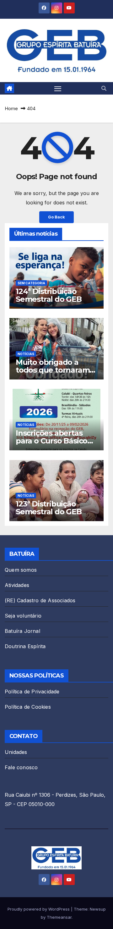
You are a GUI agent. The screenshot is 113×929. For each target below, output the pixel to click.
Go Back (56, 217)
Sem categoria (31, 283)
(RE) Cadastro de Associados (40, 600)
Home (11, 108)
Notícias (26, 354)
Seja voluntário (23, 616)
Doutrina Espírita (25, 646)
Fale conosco (21, 767)
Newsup (98, 909)
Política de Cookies (28, 707)
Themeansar (59, 917)
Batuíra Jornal (22, 631)
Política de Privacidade (32, 691)
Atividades (17, 585)
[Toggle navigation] (58, 88)
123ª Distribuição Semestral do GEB (49, 507)
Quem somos (21, 570)
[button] (103, 88)
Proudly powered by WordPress (39, 909)
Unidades (16, 752)
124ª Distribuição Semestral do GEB (49, 295)
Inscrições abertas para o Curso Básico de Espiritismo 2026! (52, 440)
